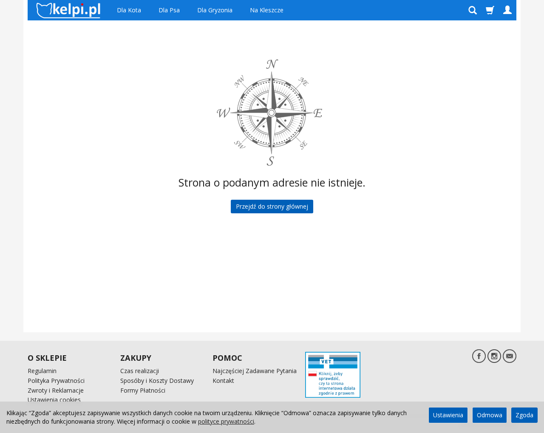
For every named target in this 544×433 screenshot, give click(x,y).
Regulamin (42, 371)
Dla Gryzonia (214, 10)
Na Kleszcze (266, 10)
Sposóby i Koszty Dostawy (157, 380)
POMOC (227, 358)
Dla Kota (129, 10)
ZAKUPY (135, 358)
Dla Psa (169, 10)
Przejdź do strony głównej (272, 206)
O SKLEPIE (47, 358)
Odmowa (489, 415)
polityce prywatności (226, 421)
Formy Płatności (142, 390)
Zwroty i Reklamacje (56, 390)
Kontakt (223, 380)
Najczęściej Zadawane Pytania (254, 371)
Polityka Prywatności (56, 380)
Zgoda (524, 415)
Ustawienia (448, 415)
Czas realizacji (139, 371)
